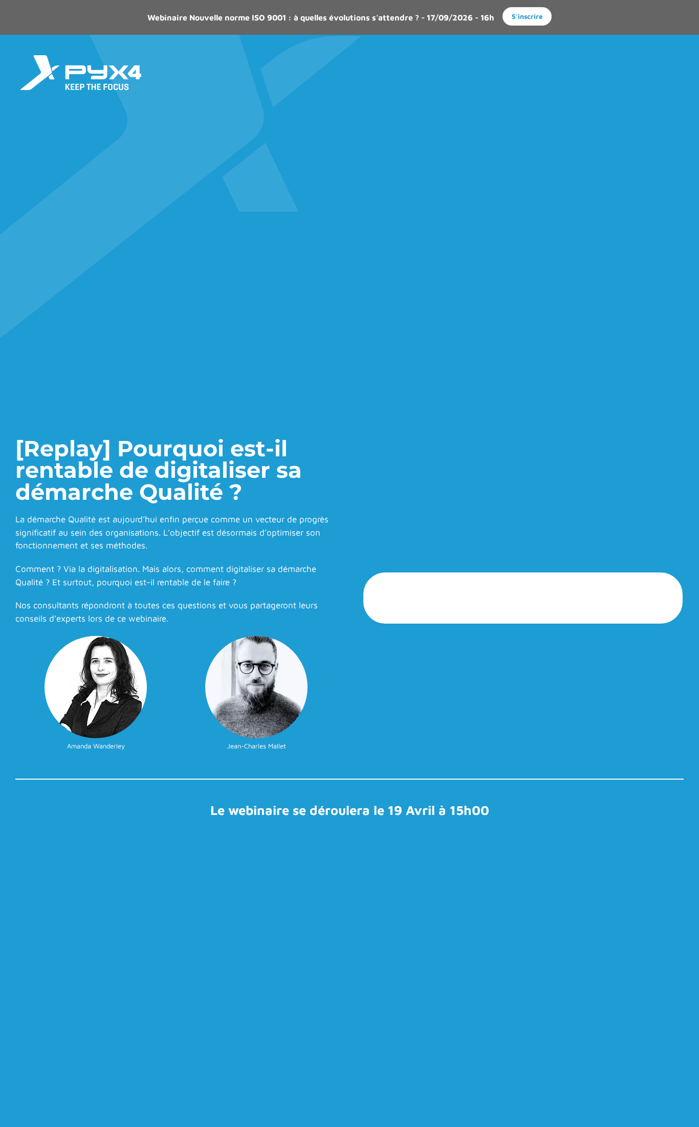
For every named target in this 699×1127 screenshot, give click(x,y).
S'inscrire (527, 16)
